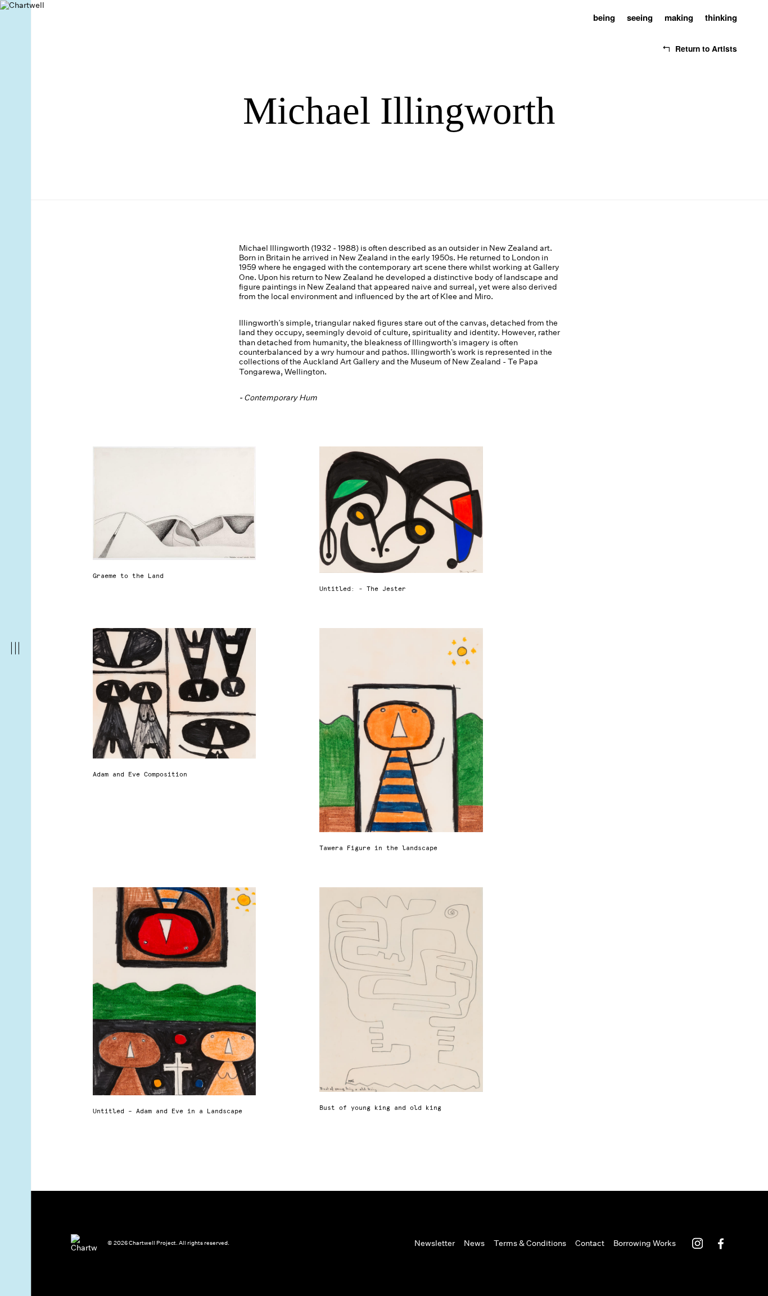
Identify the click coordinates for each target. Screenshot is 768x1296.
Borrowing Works (644, 1243)
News (474, 1243)
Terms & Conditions (530, 1243)
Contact (589, 1243)
